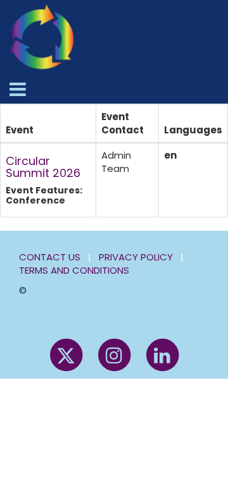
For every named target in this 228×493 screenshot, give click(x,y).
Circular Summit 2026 (43, 167)
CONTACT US (49, 257)
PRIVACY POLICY (136, 257)
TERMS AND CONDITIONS (74, 270)
